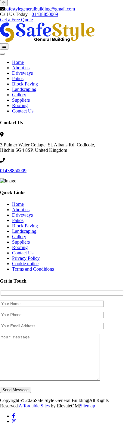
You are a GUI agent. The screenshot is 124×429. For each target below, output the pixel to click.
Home (18, 62)
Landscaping (24, 89)
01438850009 (45, 14)
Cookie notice (25, 263)
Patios (17, 78)
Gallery (19, 94)
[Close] (2, 54)
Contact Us (22, 110)
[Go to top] (4, 3)
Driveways (22, 73)
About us (20, 67)
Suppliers (21, 100)
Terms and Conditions (33, 269)
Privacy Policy (26, 258)
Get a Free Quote (16, 19)
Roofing (20, 105)
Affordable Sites (34, 405)
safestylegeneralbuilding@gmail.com (40, 8)
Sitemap (87, 405)
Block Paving (25, 83)
